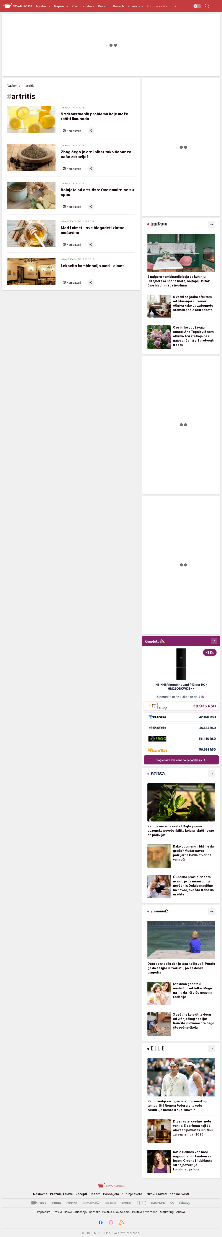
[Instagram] (111, 1222)
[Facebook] (100, 1222)
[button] (72, 130)
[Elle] (141, 1203)
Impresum (43, 1212)
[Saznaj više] (211, 224)
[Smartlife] (158, 1203)
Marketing (167, 1212)
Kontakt (94, 1212)
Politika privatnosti (144, 1212)
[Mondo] (38, 1203)
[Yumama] (91, 1203)
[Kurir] (56, 1203)
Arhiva (180, 1212)
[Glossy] (184, 1203)
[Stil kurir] (172, 1203)
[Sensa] (126, 1203)
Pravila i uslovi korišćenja (70, 1212)
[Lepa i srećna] (110, 1203)
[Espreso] (72, 1203)
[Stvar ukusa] (18, 6)
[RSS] (121, 1222)
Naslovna (13, 85)
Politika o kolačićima (116, 1212)
